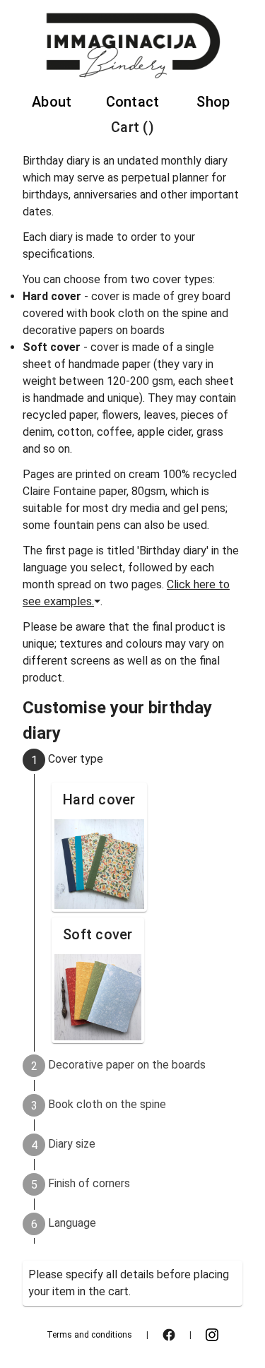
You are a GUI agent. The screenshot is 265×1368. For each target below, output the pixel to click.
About (51, 101)
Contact (133, 101)
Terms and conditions (89, 1335)
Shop (213, 101)
